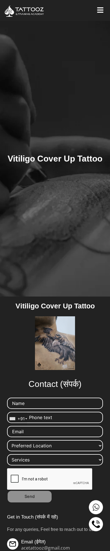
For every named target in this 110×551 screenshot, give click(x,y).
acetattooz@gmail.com (45, 548)
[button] (100, 10)
